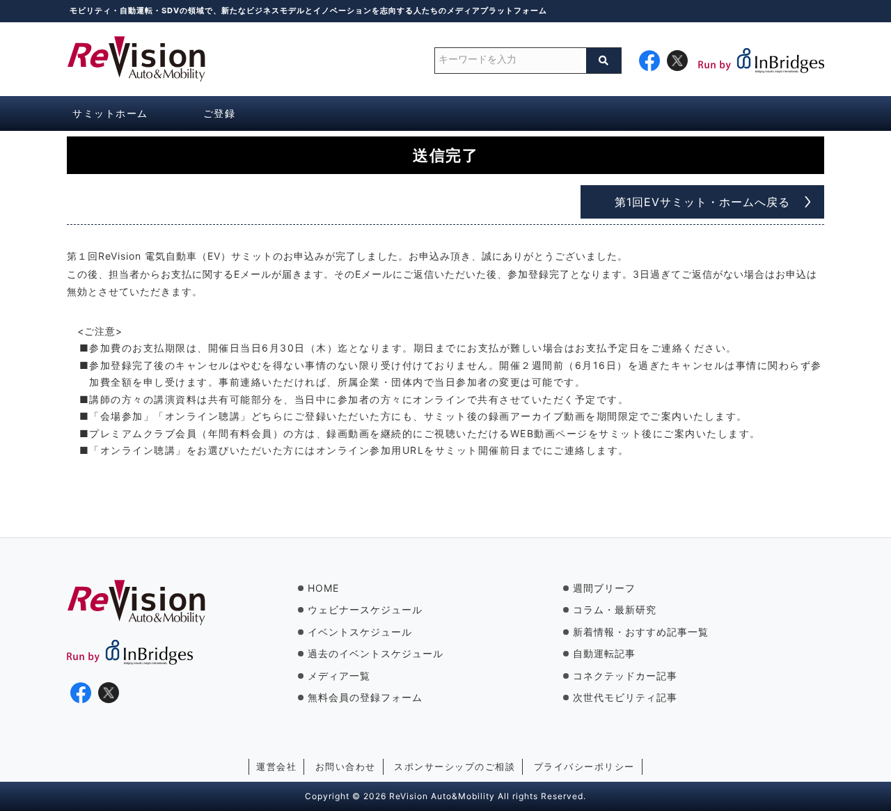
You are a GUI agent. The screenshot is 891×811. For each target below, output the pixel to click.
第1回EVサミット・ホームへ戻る (702, 202)
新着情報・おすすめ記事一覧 (641, 632)
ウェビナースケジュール (365, 609)
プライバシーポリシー (584, 766)
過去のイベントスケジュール (375, 653)
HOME (323, 588)
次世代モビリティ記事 (625, 697)
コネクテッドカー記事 (625, 676)
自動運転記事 (604, 653)
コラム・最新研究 (614, 609)
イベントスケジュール (360, 632)
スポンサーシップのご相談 (454, 766)
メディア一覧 (339, 676)
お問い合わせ (345, 766)
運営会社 (276, 766)
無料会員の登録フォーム (365, 697)
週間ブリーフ (604, 588)
